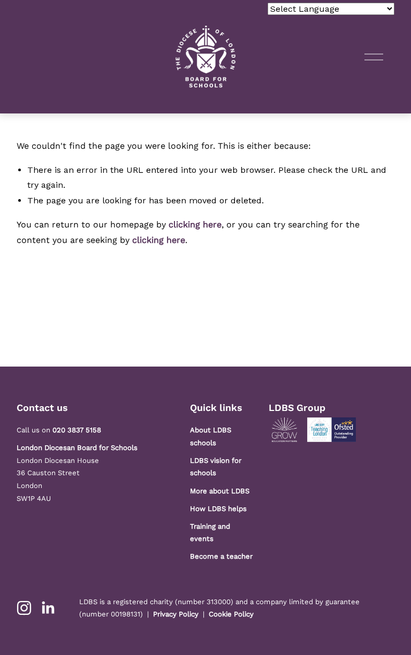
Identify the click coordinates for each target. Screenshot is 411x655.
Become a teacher (221, 556)
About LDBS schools (210, 436)
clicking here (195, 224)
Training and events (210, 532)
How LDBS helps (218, 509)
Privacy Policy (176, 614)
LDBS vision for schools (215, 466)
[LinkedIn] (47, 607)
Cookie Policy (231, 614)
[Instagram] (24, 607)
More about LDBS (219, 491)
